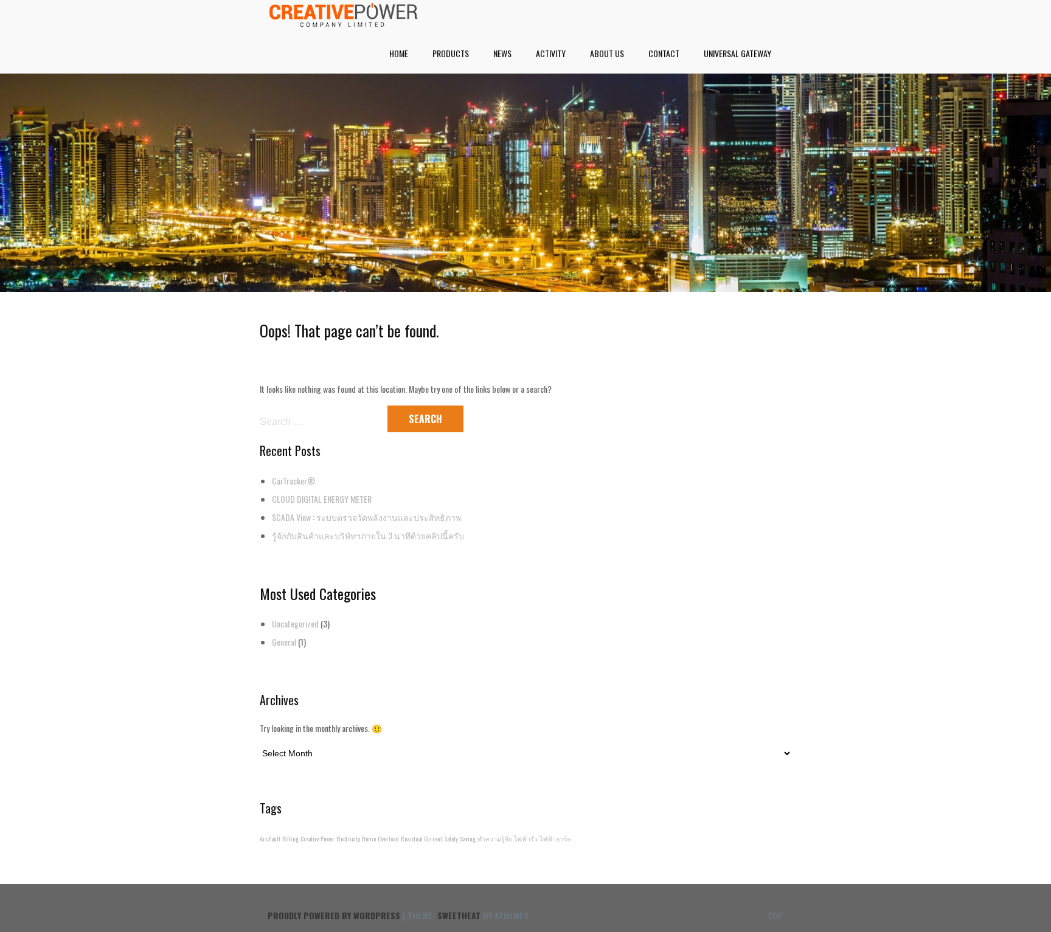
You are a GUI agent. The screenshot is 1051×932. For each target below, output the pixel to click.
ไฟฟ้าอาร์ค (555, 838)
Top (775, 915)
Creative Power (317, 838)
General (284, 641)
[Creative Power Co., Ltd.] (344, 23)
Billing (290, 838)
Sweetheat (458, 915)
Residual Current (421, 838)
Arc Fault (270, 838)
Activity (551, 53)
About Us (607, 53)
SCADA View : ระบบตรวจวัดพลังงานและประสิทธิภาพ (366, 517)
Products (450, 53)
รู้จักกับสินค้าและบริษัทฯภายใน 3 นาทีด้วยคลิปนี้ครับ (368, 535)
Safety (451, 838)
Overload (388, 838)
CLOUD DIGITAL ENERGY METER (322, 498)
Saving (468, 838)
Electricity (348, 838)
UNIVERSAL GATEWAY (737, 53)
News (502, 53)
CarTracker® (293, 480)
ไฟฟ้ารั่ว (526, 838)
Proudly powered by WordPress (334, 915)
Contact (663, 53)
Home (398, 53)
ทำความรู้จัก (494, 838)
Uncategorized (295, 623)
